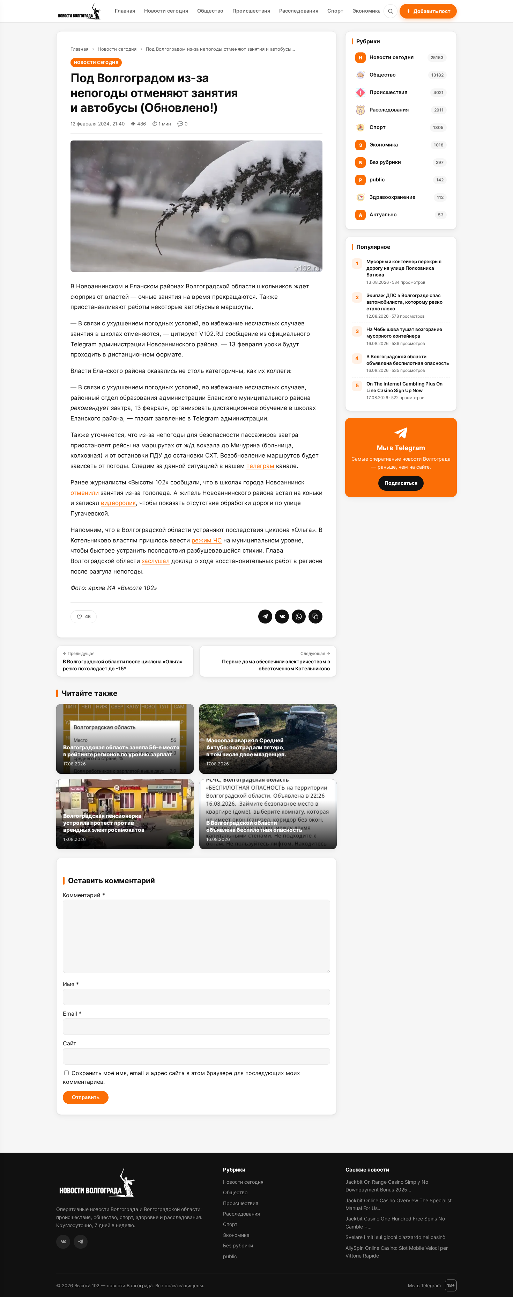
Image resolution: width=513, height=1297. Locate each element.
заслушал (156, 560)
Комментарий (84, 895)
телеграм (261, 465)
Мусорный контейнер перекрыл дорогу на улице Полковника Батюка (403, 268)
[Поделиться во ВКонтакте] (282, 617)
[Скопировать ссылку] (315, 617)
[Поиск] (390, 11)
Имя (71, 984)
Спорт (335, 11)
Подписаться (401, 483)
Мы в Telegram (424, 1285)
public (230, 1256)
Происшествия (251, 11)
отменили (84, 492)
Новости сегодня (166, 11)
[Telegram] (81, 1242)
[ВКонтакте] (63, 1242)
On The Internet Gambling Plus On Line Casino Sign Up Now (404, 387)
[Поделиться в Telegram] (265, 617)
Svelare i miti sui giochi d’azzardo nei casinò (395, 1237)
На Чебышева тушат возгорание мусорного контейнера (404, 332)
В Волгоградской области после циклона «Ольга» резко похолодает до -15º (123, 661)
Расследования (298, 11)
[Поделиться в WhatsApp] (299, 617)
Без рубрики (238, 1245)
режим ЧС (207, 540)
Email (72, 1013)
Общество (210, 11)
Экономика (366, 11)
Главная (125, 11)
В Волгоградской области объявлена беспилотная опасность (407, 360)
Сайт (69, 1043)
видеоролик (118, 502)
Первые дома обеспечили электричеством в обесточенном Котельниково (276, 661)
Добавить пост (432, 11)
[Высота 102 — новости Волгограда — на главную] (78, 11)
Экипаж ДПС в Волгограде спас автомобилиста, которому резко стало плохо (404, 302)
